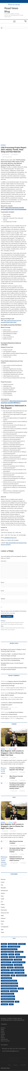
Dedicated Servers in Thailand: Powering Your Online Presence (16, 858)
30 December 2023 (14, 862)
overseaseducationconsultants (9, 988)
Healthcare (4, 957)
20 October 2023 (5, 154)
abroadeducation (12, 944)
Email (3, 590)
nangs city (10, 967)
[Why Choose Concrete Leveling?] (4, 777)
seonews (21, 988)
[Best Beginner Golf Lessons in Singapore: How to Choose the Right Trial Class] (14, 737)
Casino (2, 882)
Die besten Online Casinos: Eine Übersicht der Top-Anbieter (17, 850)
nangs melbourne (19, 973)
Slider (14, 748)
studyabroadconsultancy (7, 994)
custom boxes (19, 952)
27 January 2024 (13, 790)
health (17, 954)
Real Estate (4, 910)
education (4, 954)
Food (2, 896)
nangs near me (5, 975)
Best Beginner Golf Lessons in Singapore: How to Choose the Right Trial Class (12, 753)
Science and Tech (5, 1041)
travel (11, 1004)
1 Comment (21, 854)
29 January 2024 (13, 772)
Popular (10, 748)
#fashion (4, 944)
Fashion (3, 893)
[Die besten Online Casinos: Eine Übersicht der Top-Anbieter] (4, 849)
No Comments (14, 154)
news (13, 975)
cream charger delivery (14, 946)
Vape (2, 929)
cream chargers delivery (7, 952)
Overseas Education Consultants (9, 986)
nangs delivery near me (7, 973)
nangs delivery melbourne (17, 970)
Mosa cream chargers (7, 959)
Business (3, 144)
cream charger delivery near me (9, 949)
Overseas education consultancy (9, 983)
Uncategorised (4, 926)
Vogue (2, 932)
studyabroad (14, 991)
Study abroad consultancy (8, 996)
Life (7, 748)
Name (3, 582)
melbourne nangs (20, 957)
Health (2, 899)
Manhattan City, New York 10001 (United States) (14, 1048)
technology (4, 1004)
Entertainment (4, 890)
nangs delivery (5, 970)
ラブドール (4, 681)
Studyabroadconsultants (7, 1001)
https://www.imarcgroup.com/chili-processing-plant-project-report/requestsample (13, 208)
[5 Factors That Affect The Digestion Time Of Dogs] (4, 770)
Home (9, 1065)
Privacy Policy (23, 1065)
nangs (3, 967)
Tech (2, 924)
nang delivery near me (7, 965)
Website (3, 598)
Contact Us (15, 1065)
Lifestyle (12, 957)
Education (3, 887)
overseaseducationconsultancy (9, 980)
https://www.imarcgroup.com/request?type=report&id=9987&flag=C (14, 402)
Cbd (2, 885)
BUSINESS (21, 944)
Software (3, 918)
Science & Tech (5, 913)
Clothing (4, 946)
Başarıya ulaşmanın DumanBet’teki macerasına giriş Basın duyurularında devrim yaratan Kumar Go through (13, 683)
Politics (3, 904)
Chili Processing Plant (7, 156)
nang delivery (18, 959)
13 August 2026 (5, 757)
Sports (2, 921)
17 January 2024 (13, 854)
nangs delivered (19, 967)
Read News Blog (11, 10)
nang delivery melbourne (18, 962)
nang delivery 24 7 (6, 962)
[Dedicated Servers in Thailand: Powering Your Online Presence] (4, 861)
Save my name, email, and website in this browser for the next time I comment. (13, 612)
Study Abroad (5, 991)
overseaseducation (21, 975)
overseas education (6, 978)
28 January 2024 (13, 780)
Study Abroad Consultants (8, 999)
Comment (4, 561)
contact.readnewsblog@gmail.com (10, 1051)
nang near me (18, 965)
